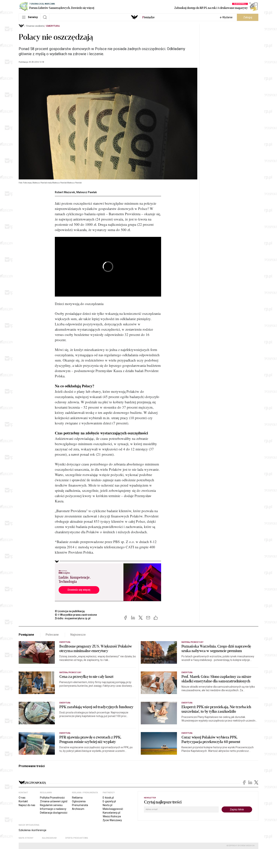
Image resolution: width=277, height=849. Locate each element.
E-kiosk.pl (108, 797)
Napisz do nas (27, 805)
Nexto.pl (107, 805)
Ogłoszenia (79, 801)
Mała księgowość (113, 808)
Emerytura (53, 26)
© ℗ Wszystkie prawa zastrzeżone (76, 614)
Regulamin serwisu (51, 805)
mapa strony (26, 838)
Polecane (52, 634)
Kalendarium (49, 838)
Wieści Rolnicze (112, 816)
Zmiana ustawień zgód (53, 801)
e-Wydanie (226, 17)
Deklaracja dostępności (53, 812)
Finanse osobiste (35, 26)
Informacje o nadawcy (53, 808)
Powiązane (26, 634)
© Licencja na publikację (70, 611)
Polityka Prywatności (52, 797)
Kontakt (23, 801)
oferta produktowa (76, 838)
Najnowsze (78, 634)
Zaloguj (247, 17)
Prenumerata (80, 805)
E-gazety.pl (109, 801)
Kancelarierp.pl (111, 812)
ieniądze (148, 17)
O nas (22, 797)
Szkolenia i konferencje (32, 830)
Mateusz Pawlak (86, 192)
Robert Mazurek (65, 192)
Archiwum (78, 808)
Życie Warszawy (112, 820)
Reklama (77, 797)
